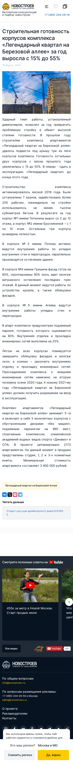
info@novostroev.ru (13, 682)
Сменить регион (20, 755)
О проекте (10, 708)
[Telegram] (20, 494)
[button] (69, 602)
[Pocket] (15, 494)
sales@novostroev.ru (14, 699)
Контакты (9, 718)
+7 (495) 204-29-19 (57, 14)
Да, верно (53, 755)
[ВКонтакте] (4, 494)
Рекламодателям (14, 713)
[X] (9, 494)
